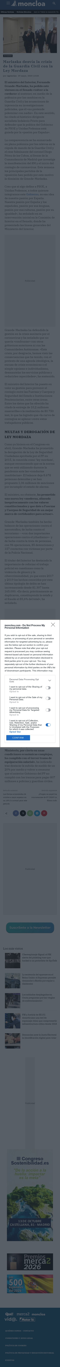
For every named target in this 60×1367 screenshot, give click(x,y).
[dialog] (30, 683)
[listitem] (30, 680)
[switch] (48, 687)
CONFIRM (18, 738)
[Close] (54, 626)
